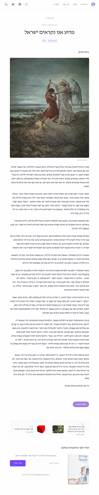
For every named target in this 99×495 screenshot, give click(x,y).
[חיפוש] (26, 4)
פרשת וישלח (53, 41)
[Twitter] (13, 4)
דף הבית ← (49, 18)
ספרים (56, 4)
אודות (75, 4)
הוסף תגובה (81, 404)
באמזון (24, 475)
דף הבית (84, 4)
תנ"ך (44, 41)
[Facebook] (19, 4)
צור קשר (66, 4)
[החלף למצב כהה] (6, 4)
